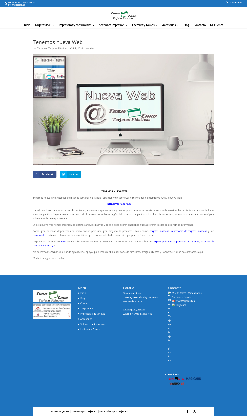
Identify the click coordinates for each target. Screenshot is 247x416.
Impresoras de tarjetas (92, 313)
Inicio (26, 25)
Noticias (90, 48)
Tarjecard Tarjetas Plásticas (52, 48)
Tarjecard (181, 305)
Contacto (200, 25)
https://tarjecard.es (119, 203)
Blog (186, 25)
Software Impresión (111, 25)
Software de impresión (92, 324)
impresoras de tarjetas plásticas (189, 231)
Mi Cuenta (216, 25)
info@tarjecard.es (185, 300)
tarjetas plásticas (159, 231)
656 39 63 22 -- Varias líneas (21, 2)
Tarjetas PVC (43, 25)
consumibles (39, 235)
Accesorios (169, 25)
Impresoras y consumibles (75, 25)
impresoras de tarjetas (186, 241)
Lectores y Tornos (143, 25)
